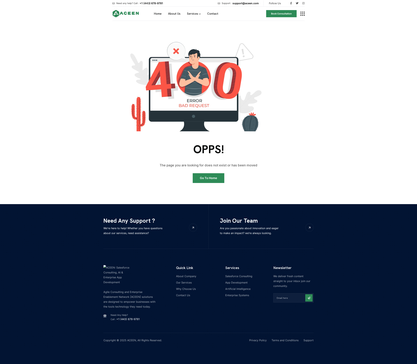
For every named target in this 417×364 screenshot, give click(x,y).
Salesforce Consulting (238, 276)
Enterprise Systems (237, 295)
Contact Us (183, 295)
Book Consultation (281, 13)
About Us (174, 13)
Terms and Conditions (285, 340)
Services (192, 13)
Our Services (184, 282)
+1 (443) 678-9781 (151, 3)
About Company (186, 276)
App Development (236, 282)
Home (158, 13)
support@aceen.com (245, 3)
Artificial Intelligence (238, 288)
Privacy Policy (258, 340)
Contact (212, 13)
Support (308, 340)
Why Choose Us (186, 288)
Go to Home (208, 178)
